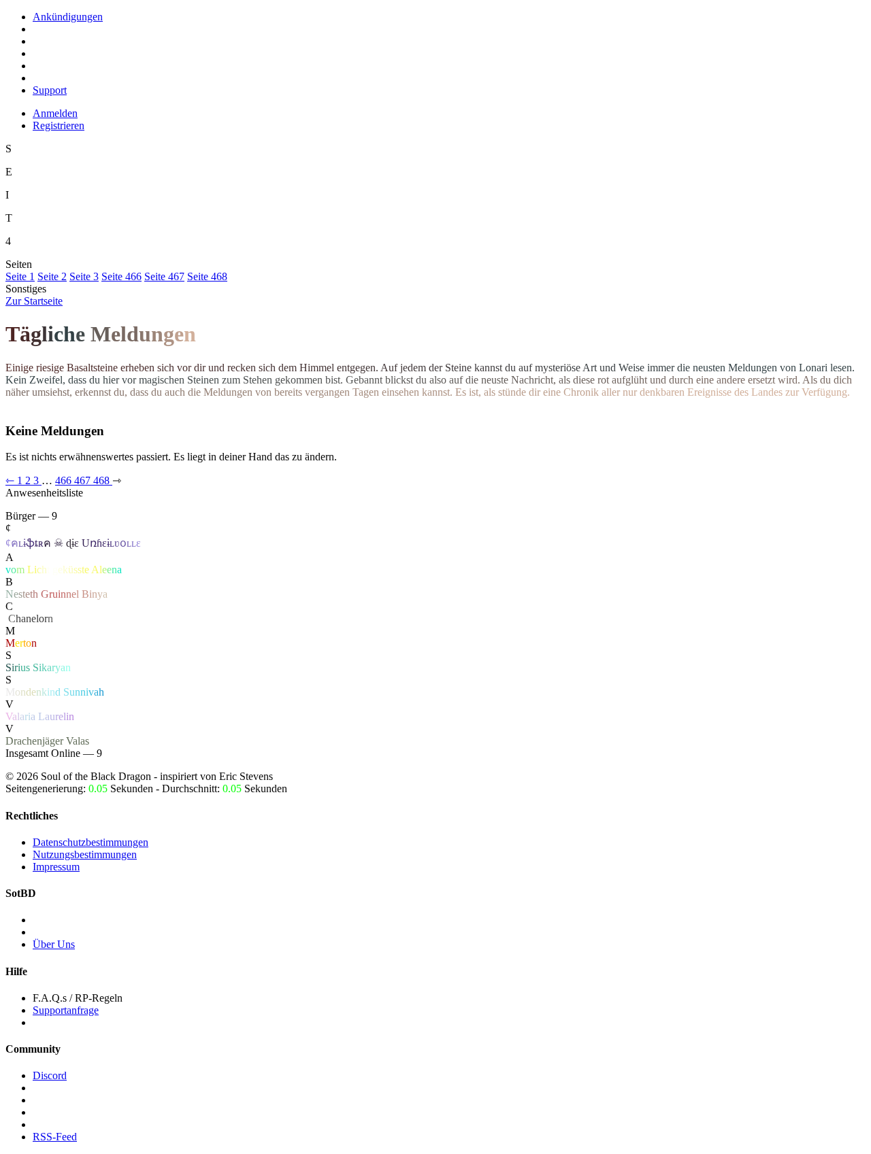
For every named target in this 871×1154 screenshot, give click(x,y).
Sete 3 (84, 276)
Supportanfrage (66, 1010)
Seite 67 (164, 276)
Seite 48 (207, 276)
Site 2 (52, 276)
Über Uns (54, 944)
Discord (50, 1075)
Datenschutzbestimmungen (90, 842)
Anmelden (55, 113)
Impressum (56, 866)
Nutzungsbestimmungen (85, 854)
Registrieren (58, 125)
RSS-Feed (55, 1136)
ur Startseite (34, 301)
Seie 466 (121, 276)
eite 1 (20, 276)
